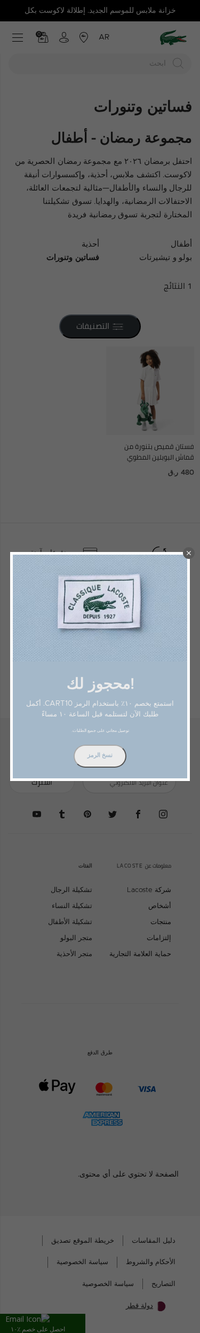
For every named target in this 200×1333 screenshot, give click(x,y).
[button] (189, 553)
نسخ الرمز (100, 755)
